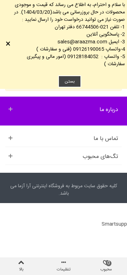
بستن (70, 81)
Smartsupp (114, 224)
